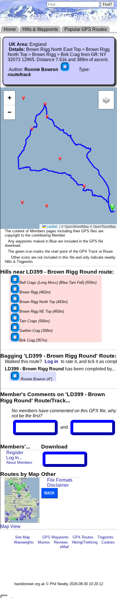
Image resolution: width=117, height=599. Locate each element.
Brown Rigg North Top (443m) (43, 302)
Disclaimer (58, 485)
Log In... (85, 427)
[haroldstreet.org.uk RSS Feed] (36, 537)
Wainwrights (24, 542)
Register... (29, 427)
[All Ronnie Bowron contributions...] (65, 69)
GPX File (56, 459)
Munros (44, 542)
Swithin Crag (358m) (36, 331)
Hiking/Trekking (84, 542)
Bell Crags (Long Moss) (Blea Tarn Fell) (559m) (58, 282)
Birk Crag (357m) (33, 340)
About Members (19, 462)
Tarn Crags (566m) (34, 321)
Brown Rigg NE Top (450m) (41, 311)
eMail (64, 547)
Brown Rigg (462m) (35, 292)
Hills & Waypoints (40, 29)
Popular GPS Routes (85, 29)
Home (10, 29)
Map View (10, 526)
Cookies (108, 542)
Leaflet (51, 226)
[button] (22, 202)
